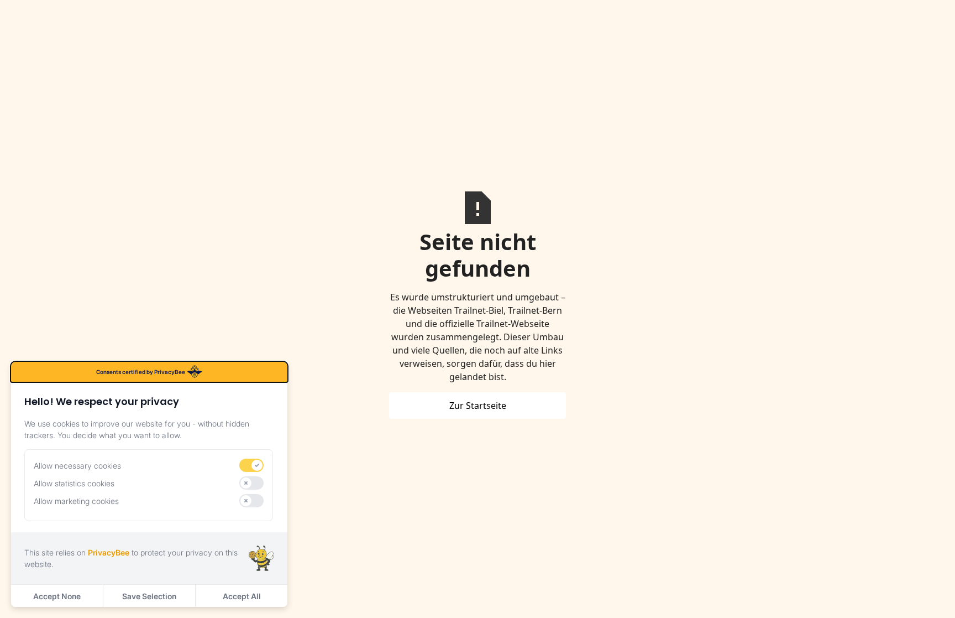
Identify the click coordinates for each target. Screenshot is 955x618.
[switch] (251, 465)
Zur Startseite (477, 405)
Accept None (57, 596)
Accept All (242, 596)
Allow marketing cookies (76, 501)
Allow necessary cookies (77, 465)
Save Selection (149, 596)
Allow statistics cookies (74, 483)
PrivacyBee (108, 552)
